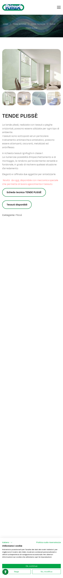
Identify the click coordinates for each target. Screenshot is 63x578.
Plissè (53, 24)
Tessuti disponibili (17, 204)
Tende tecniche (38, 24)
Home (5, 24)
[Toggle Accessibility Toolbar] (5, 572)
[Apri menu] (59, 6)
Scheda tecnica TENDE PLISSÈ (24, 192)
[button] (7, 542)
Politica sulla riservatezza (48, 542)
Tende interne (19, 24)
